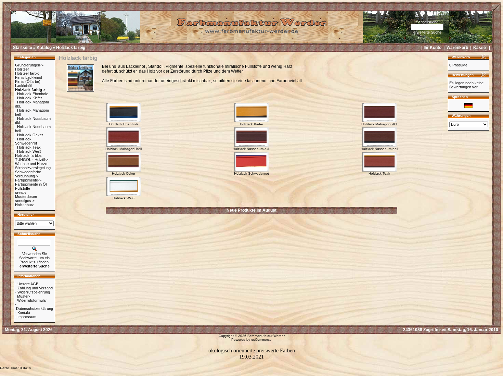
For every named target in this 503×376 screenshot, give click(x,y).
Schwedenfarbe (28, 172)
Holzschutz (24, 205)
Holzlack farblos (28, 155)
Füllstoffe (22, 188)
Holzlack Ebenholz (32, 94)
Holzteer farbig (27, 73)
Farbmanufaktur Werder (266, 336)
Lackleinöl (23, 86)
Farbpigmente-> (28, 180)
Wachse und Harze (31, 164)
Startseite (22, 47)
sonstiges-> (25, 201)
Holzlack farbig (70, 47)
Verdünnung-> (26, 176)
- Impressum (25, 317)
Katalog (44, 47)
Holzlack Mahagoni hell (123, 149)
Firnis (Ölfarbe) (27, 81)
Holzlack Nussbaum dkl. (251, 149)
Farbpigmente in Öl (31, 184)
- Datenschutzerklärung (34, 306)
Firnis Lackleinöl (28, 77)
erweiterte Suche (427, 32)
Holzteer (22, 69)
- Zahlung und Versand (34, 288)
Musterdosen (26, 197)
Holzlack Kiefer (29, 98)
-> (30, 90)
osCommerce (261, 339)
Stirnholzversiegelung (33, 168)
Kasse (479, 47)
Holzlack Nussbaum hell (379, 149)
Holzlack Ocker (30, 135)
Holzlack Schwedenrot (26, 141)
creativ (20, 192)
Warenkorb (457, 47)
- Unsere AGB (26, 284)
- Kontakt (22, 313)
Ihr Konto (432, 47)
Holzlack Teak (29, 147)
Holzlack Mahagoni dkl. (379, 124)
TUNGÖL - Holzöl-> (31, 160)
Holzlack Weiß (29, 151)
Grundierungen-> (29, 65)
